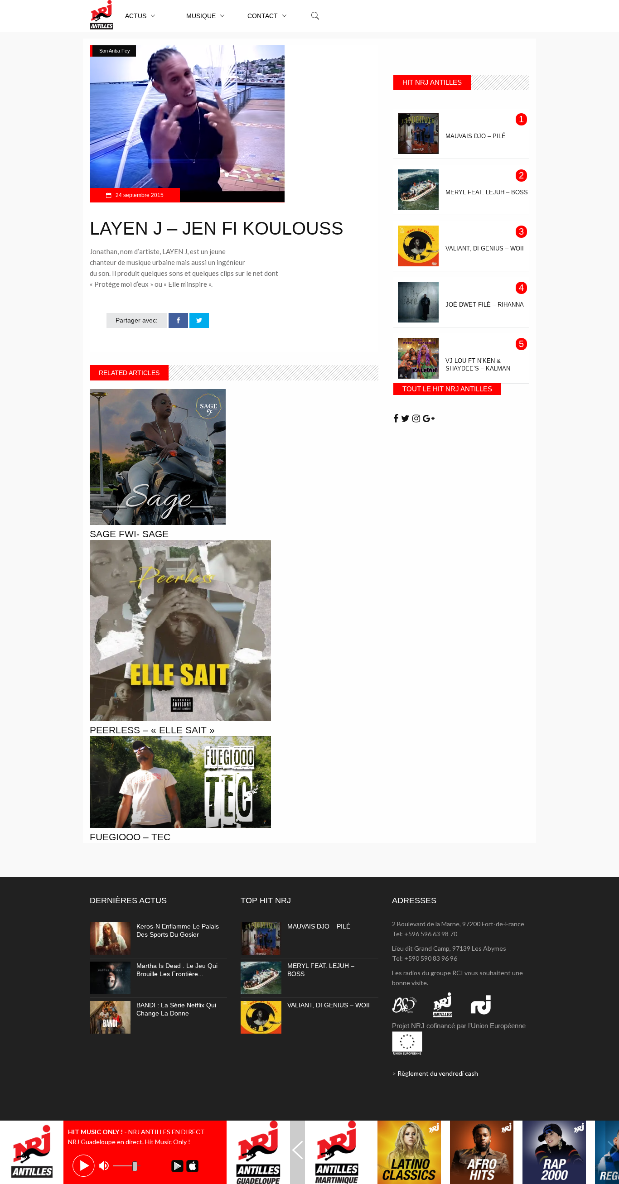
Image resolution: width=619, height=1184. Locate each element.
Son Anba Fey (114, 50)
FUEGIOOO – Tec (130, 837)
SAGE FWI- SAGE (129, 534)
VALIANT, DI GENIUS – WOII (328, 1005)
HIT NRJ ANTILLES (432, 82)
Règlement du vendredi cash (437, 1073)
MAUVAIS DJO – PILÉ (318, 926)
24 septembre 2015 (139, 195)
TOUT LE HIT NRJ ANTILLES (447, 389)
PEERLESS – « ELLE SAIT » (152, 730)
